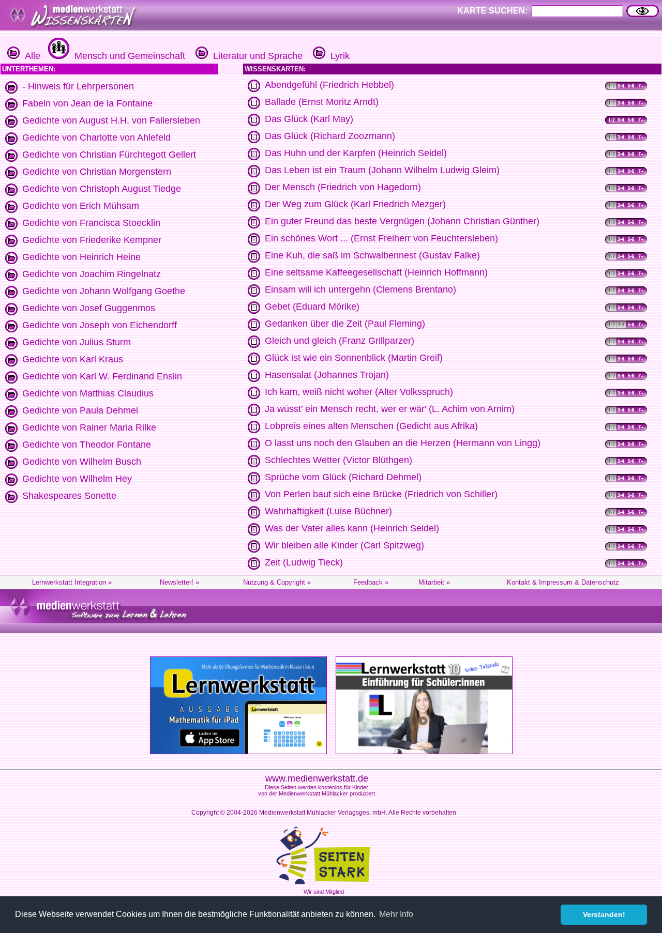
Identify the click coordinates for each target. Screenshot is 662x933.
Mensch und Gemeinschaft (127, 56)
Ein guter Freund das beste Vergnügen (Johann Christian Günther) (402, 221)
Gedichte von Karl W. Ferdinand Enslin (102, 376)
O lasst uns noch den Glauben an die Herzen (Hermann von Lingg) (402, 443)
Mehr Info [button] (396, 914)
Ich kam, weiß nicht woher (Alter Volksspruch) (359, 392)
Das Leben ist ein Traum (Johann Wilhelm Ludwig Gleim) (382, 170)
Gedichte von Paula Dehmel (80, 410)
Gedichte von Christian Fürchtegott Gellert (109, 154)
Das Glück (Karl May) (309, 119)
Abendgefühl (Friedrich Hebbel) (329, 85)
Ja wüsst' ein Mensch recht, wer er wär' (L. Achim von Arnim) (390, 409)
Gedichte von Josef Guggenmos (88, 308)
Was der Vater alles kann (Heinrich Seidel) (352, 528)
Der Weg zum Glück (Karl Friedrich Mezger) (355, 204)
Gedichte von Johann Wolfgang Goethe (103, 291)
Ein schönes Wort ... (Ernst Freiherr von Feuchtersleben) (381, 238)
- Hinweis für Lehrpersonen (78, 86)
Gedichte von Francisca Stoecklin (91, 223)
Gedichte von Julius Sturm (76, 342)
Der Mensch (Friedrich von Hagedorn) (343, 187)
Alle (30, 56)
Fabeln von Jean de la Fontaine (87, 103)
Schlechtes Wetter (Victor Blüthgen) (338, 460)
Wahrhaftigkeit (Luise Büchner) (328, 511)
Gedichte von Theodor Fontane (86, 444)
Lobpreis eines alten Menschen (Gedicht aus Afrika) (371, 426)
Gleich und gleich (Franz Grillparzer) (339, 340)
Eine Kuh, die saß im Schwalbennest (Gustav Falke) (372, 255)
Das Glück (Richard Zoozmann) (330, 136)
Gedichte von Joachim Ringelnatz (91, 274)
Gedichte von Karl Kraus (72, 359)
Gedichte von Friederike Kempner (91, 240)
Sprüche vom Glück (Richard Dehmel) (343, 477)
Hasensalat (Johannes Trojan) (327, 375)
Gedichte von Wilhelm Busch (81, 461)
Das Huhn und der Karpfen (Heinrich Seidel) (356, 153)
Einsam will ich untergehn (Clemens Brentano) (360, 289)
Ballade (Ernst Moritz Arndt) (322, 102)
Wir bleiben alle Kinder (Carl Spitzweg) (344, 545)
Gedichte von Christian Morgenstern (96, 171)
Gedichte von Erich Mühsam (80, 206)
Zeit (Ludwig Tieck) (304, 562)
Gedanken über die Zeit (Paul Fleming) (345, 323)
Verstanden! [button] (604, 914)
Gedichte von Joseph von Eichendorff (99, 325)
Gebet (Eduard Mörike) (312, 306)
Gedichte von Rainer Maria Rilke (89, 427)
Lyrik (337, 56)
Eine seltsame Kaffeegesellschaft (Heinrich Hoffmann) (376, 272)
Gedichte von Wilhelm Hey (77, 478)
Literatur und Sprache (255, 56)
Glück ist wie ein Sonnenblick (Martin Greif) (354, 358)
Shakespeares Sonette (69, 496)
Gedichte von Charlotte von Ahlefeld (96, 137)
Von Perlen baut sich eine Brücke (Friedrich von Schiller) (381, 494)
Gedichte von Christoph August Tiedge (101, 188)
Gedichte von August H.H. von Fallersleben (111, 120)
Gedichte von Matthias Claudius (88, 393)
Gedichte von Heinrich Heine (81, 257)
